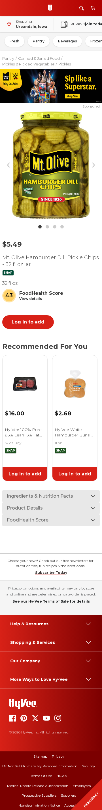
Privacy (58, 756)
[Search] (81, 8)
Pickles (64, 64)
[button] (30, 299)
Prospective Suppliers (39, 795)
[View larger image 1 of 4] (51, 165)
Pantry (38, 41)
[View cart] (92, 8)
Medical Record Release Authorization (37, 786)
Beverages (67, 41)
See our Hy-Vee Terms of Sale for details (51, 601)
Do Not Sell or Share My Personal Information (39, 766)
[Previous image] (8, 165)
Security (88, 766)
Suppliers (68, 795)
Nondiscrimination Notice (39, 805)
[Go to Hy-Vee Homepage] (51, 8)
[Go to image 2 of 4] (47, 226)
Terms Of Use (41, 776)
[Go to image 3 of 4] (54, 226)
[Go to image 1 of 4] (40, 226)
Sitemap (40, 756)
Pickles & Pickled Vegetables (28, 64)
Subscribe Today (51, 572)
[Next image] (93, 165)
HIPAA (61, 776)
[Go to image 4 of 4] (62, 226)
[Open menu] (8, 7)
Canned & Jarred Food (39, 58)
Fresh (14, 41)
